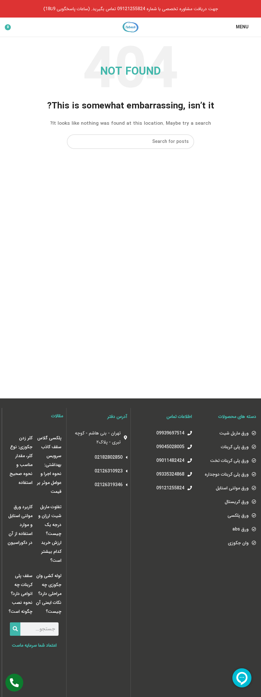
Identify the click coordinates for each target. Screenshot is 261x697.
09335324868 (170, 474)
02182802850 (109, 457)
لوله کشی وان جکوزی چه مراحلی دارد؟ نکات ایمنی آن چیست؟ (48, 593)
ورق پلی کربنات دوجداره (227, 474)
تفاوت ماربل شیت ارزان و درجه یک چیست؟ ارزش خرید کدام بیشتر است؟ (49, 533)
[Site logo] (130, 26)
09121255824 (170, 488)
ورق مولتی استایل (232, 488)
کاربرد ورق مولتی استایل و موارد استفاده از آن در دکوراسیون (20, 524)
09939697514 (170, 433)
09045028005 (170, 446)
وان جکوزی (238, 542)
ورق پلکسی (238, 515)
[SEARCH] (74, 141)
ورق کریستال (237, 501)
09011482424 (170, 460)
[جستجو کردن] (15, 629)
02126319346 (109, 484)
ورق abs (240, 529)
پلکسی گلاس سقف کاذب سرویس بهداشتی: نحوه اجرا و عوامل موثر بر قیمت (49, 464)
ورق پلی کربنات (235, 446)
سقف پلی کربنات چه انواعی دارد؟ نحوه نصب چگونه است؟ (20, 593)
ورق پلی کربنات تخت (229, 460)
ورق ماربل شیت (234, 433)
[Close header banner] (8, 9)
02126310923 (109, 471)
